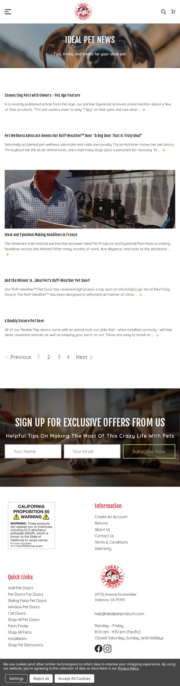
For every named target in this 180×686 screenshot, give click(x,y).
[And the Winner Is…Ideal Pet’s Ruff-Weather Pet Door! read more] (140, 294)
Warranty (103, 548)
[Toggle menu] (6, 11)
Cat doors (17, 613)
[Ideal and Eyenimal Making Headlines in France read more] (7, 254)
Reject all (41, 678)
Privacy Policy (128, 668)
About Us (102, 529)
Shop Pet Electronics (25, 645)
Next (82, 357)
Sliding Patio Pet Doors (27, 600)
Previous (20, 357)
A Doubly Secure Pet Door (24, 320)
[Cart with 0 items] (173, 11)
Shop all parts (20, 632)
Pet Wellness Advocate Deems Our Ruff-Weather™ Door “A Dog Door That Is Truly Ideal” (73, 135)
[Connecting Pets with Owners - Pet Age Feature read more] (143, 109)
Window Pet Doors (24, 607)
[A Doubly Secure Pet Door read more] (157, 335)
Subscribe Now (149, 451)
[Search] (163, 11)
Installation (17, 638)
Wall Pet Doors (20, 588)
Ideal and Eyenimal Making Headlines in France (41, 234)
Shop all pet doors (24, 619)
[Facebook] (97, 647)
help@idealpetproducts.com (119, 613)
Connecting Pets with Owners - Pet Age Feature (42, 95)
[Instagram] (106, 647)
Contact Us (104, 535)
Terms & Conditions (111, 542)
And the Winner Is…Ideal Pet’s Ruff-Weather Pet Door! (47, 280)
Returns (101, 523)
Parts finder (18, 626)
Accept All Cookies (74, 678)
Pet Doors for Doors (25, 594)
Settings (16, 678)
